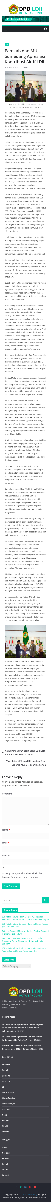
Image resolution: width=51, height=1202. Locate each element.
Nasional (6, 1109)
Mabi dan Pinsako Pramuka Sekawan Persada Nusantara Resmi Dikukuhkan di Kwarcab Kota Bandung (22, 941)
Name (6, 829)
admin (25, 67)
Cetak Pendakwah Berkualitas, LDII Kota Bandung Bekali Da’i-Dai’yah (25, 752)
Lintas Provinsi (8, 1098)
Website (6, 855)
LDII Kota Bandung (29, 1194)
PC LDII (5, 1126)
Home (4, 1147)
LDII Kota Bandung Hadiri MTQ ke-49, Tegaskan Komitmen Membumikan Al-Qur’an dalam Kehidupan (23, 1027)
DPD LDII (6, 1076)
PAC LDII (6, 1120)
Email (5, 842)
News (4, 1115)
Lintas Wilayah (8, 1103)
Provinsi (5, 1131)
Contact (5, 1175)
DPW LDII (6, 1081)
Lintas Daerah (8, 1092)
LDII (7, 45)
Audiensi (6, 1064)
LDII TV (5, 1169)
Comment (8, 793)
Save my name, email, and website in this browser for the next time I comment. (22, 875)
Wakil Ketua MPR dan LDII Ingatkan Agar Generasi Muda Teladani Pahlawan (26, 763)
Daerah (5, 1070)
